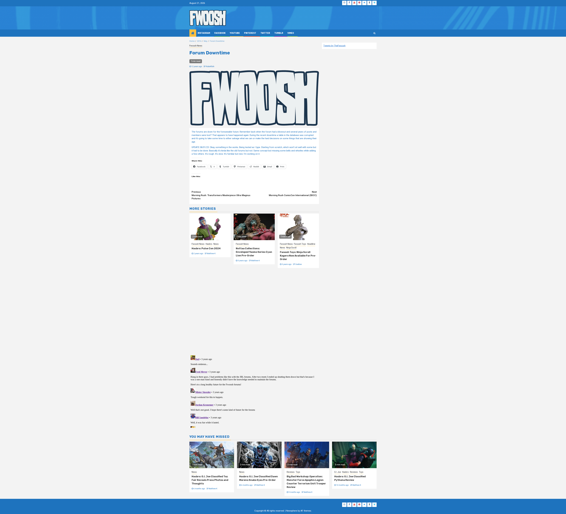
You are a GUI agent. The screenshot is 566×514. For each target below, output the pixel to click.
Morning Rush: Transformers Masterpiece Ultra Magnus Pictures (221, 195)
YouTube (235, 33)
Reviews (290, 472)
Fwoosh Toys (300, 244)
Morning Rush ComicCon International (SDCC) (293, 194)
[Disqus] (254, 311)
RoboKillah (210, 66)
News (216, 244)
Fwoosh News (195, 46)
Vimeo (290, 33)
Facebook (220, 33)
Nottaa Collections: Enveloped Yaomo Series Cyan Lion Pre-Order (254, 252)
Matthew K (211, 254)
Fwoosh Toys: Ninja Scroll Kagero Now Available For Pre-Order (298, 256)
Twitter (265, 33)
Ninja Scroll (291, 247)
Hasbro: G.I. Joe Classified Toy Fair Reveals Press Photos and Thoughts (210, 480)
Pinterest (250, 33)
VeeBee (298, 264)
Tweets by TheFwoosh (334, 45)
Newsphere (291, 510)
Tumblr (278, 33)
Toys (298, 472)
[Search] (374, 33)
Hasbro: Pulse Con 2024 (206, 248)
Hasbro (209, 244)
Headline (311, 244)
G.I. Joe (337, 472)
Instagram (204, 33)
